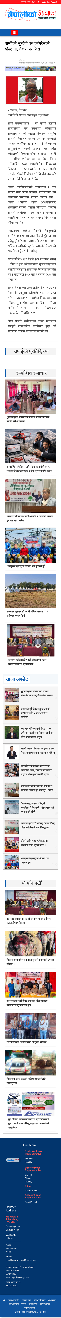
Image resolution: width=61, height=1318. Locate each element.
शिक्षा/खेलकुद (14, 1304)
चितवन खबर (26, 1300)
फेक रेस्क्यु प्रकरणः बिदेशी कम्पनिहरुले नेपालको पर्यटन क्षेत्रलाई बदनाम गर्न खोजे (37, 807)
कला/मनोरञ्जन (40, 1300)
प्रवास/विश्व (33, 1304)
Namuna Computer (37, 1312)
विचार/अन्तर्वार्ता (29, 1308)
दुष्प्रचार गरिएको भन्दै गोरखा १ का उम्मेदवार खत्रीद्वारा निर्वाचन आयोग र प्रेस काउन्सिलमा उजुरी (37, 732)
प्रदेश (23, 1304)
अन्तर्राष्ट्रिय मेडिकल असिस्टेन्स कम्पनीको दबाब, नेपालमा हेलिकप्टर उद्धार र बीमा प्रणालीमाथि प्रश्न (36, 770)
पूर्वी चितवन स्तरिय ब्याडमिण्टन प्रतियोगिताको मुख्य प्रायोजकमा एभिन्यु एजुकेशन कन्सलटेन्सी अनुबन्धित (29, 1123)
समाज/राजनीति (13, 1300)
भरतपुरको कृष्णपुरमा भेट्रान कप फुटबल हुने (26, 566)
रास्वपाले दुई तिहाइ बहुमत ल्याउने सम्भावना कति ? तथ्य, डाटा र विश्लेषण (35, 713)
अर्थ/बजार (52, 1300)
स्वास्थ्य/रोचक (45, 1304)
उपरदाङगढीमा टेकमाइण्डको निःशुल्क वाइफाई (26, 1042)
